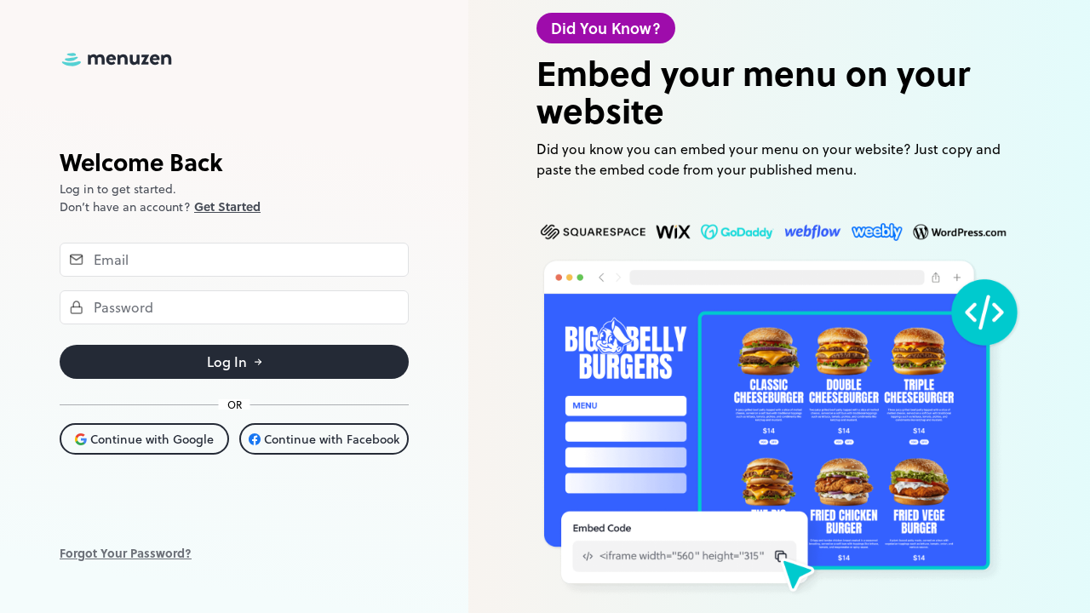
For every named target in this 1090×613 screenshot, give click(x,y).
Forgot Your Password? (126, 553)
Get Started (227, 206)
